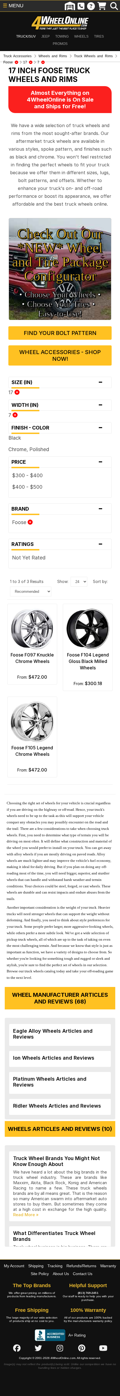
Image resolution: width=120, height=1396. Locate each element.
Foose (20, 522)
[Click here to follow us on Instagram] (60, 1348)
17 (11, 392)
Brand (57, 509)
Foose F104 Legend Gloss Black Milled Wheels (88, 661)
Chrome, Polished (28, 449)
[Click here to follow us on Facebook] (16, 1348)
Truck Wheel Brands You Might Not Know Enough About (56, 1161)
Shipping (36, 1266)
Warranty (108, 1266)
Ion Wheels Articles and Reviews (53, 1058)
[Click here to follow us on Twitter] (38, 1348)
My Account (14, 1266)
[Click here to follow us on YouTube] (103, 1348)
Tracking (55, 1266)
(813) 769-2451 (88, 1292)
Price (57, 462)
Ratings (57, 544)
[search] (114, 6)
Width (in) (57, 405)
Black (14, 438)
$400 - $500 (27, 487)
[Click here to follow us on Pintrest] (81, 1348)
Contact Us (82, 1273)
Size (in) (57, 382)
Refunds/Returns (81, 1266)
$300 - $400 (27, 475)
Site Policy (40, 1273)
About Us (61, 1273)
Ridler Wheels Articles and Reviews (57, 1106)
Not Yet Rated (28, 558)
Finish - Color (57, 427)
